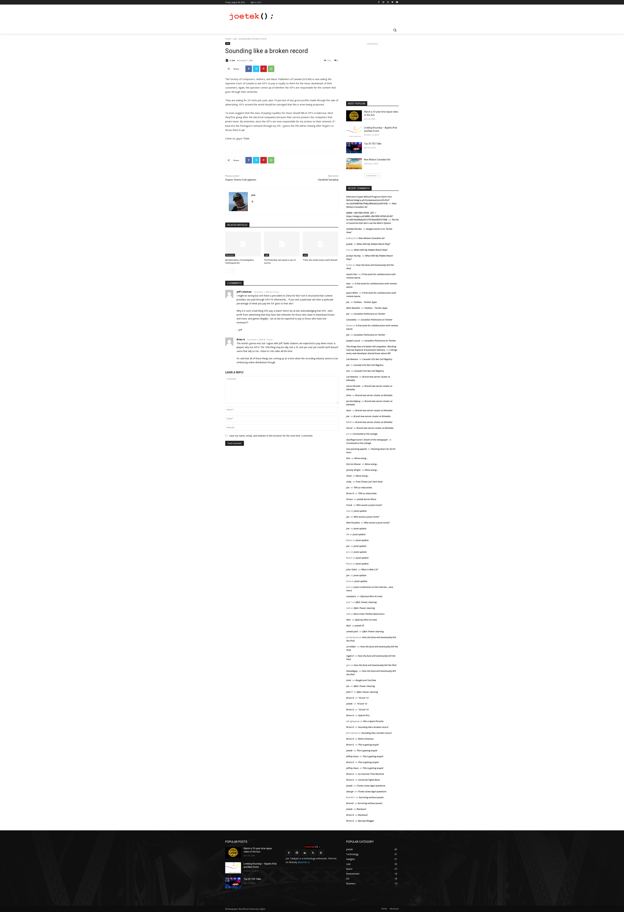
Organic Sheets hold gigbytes (240, 179)
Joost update (360, 510)
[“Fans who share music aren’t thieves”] (320, 244)
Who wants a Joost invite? (369, 505)
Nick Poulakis (353, 522)
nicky (348, 481)
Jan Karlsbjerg (353, 401)
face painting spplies (356, 448)
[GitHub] (297, 853)
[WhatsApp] (271, 69)
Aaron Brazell (353, 386)
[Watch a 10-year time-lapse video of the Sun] (354, 115)
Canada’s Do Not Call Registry (377, 359)
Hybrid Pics (363, 715)
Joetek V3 (359, 625)
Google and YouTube (365, 680)
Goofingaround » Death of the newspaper (367, 439)
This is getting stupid (368, 744)
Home (228, 38)
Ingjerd (349, 655)
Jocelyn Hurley (353, 255)
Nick (348, 625)
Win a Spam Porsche (373, 721)
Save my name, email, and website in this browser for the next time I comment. (271, 435)
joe (347, 516)
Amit (348, 680)
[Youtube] (397, 2)
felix (348, 619)
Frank (349, 505)
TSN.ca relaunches (362, 487)
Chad (348, 475)
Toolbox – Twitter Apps (365, 302)
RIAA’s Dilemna (365, 738)
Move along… (361, 458)
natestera (351, 596)
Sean (348, 410)
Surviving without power (371, 797)
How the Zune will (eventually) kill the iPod (374, 665)
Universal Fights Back (369, 779)
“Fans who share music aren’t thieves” (320, 260)
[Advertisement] (336, 16)
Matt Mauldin (353, 307)
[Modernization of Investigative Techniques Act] (243, 244)
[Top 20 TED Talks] (354, 147)
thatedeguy (352, 670)
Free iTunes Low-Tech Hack (369, 481)
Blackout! (361, 809)
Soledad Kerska (354, 228)
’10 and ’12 (363, 697)
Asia (348, 283)
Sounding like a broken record (373, 727)
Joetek (349, 244)
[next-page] (232, 271)
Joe (233, 60)
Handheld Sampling (328, 179)
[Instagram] (383, 2)
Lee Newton (352, 359)
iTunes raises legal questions (371, 785)
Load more (371, 175)
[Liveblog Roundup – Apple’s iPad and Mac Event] (354, 131)
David (349, 427)
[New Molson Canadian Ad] (354, 163)
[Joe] (227, 60)
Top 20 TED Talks (373, 143)
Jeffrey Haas (352, 756)
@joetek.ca (304, 862)
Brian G (241, 339)
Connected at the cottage (364, 433)
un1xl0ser (351, 646)
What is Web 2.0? (369, 569)
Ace (348, 370)
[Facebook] (379, 2)
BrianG (349, 803)
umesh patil (352, 631)
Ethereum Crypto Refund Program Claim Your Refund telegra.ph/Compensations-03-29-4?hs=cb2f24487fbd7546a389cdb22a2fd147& (369, 200)
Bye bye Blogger (366, 820)
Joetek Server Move (366, 499)
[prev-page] (227, 271)
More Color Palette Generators (368, 613)
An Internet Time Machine (371, 773)
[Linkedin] (305, 853)
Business (230, 255)
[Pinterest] (263, 69)
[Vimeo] (392, 2)
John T (349, 691)
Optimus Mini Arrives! (371, 596)
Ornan (349, 499)
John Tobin (351, 569)
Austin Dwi (351, 274)
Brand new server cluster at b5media (373, 395)
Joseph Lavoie (353, 340)
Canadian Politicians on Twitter (369, 313)
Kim (348, 458)
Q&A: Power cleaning (366, 602)
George (349, 791)
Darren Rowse (353, 464)
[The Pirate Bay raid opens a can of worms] (282, 244)
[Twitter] (388, 2)
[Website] (321, 853)
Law (235, 38)
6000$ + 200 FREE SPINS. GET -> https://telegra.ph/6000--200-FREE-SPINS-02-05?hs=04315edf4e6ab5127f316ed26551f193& (369, 216)
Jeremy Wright (353, 469)
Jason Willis (352, 292)
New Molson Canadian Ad (377, 159)
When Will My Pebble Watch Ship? (373, 244)
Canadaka (351, 319)
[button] (395, 30)
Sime (348, 395)
